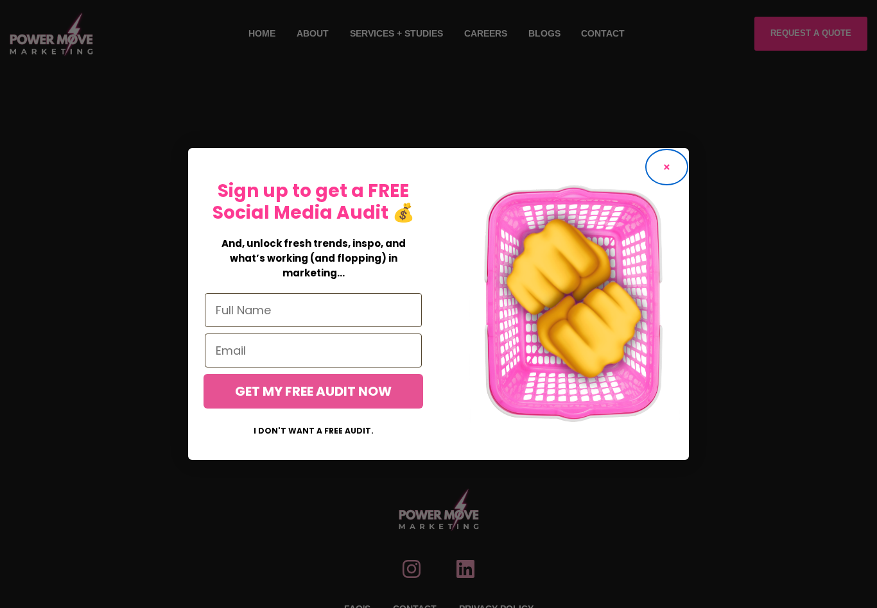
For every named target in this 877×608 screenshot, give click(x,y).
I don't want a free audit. (314, 430)
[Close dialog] (667, 167)
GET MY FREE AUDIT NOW (313, 391)
